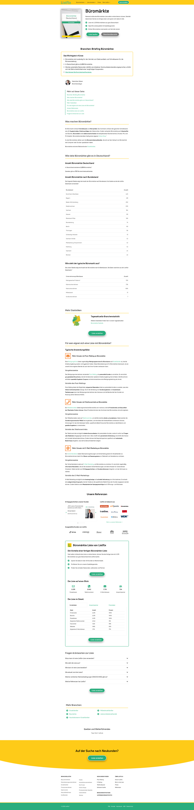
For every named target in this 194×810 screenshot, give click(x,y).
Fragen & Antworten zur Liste (75, 113)
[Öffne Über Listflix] (109, 2)
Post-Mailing (93, 374)
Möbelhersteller (72, 407)
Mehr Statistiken (72, 103)
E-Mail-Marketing (89, 464)
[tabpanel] (97, 621)
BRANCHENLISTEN (66, 776)
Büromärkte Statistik (97, 323)
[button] (97, 659)
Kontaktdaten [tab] (73, 605)
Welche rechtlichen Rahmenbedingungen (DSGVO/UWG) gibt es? (86, 677)
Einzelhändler (91, 146)
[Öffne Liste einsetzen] (95, 2)
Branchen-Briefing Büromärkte (76, 95)
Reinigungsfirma (73, 361)
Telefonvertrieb (87, 418)
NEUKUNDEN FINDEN (103, 776)
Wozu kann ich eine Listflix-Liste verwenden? (79, 658)
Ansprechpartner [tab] (93, 605)
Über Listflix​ (119, 776)
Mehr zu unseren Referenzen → (114, 522)
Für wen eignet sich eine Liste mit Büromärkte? (80, 105)
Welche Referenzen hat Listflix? (75, 681)
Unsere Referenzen (72, 108)
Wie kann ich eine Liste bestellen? (76, 668)
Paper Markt (94, 733)
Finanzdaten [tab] (112, 605)
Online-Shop (102, 136)
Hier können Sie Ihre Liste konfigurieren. (78, 72)
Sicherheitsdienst (72, 454)
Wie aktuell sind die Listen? (74, 672)
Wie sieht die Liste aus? (72, 663)
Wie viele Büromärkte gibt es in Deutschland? (80, 100)
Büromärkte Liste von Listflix (75, 111)
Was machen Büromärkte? (74, 97)
